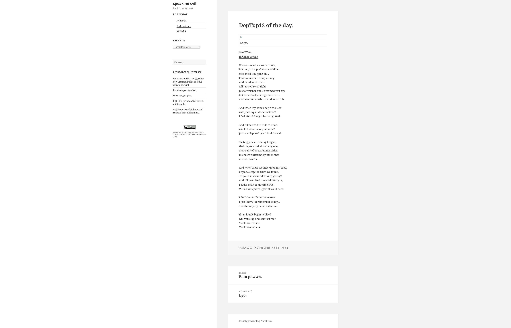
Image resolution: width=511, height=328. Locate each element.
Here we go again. (182, 95)
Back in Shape (184, 26)
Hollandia (182, 20)
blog (276, 247)
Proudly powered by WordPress (255, 320)
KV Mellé (181, 31)
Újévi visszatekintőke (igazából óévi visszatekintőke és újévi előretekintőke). (188, 81)
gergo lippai (187, 132)
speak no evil (184, 3)
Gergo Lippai (263, 247)
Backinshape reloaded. (184, 90)
